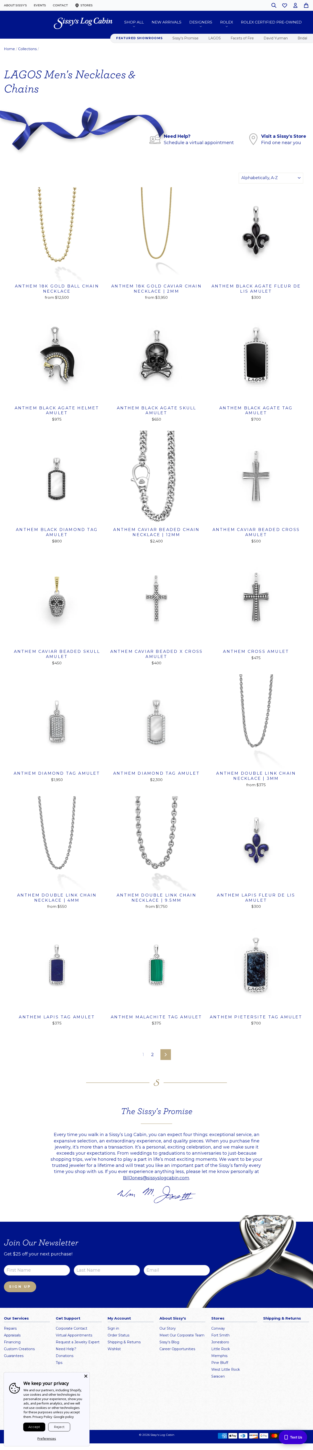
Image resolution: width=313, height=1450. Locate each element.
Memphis (219, 1356)
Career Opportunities (177, 1349)
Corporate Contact (71, 1328)
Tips (59, 1362)
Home (9, 49)
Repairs (10, 1328)
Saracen (218, 1376)
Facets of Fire (242, 38)
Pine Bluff (219, 1362)
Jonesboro (220, 1342)
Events (40, 5)
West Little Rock (225, 1369)
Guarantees (13, 1356)
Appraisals (12, 1335)
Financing (12, 1342)
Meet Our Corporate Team (181, 1335)
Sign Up (20, 1286)
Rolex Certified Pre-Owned (271, 22)
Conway (218, 1328)
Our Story (167, 1328)
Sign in (113, 1328)
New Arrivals (166, 22)
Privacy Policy (42, 1417)
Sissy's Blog (169, 1342)
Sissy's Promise (185, 38)
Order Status (118, 1335)
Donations (64, 1356)
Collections (27, 49)
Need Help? (66, 1349)
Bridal (302, 38)
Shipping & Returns (124, 1342)
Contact (60, 5)
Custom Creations (19, 1349)
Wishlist (114, 1349)
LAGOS (214, 38)
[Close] (85, 1376)
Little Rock (220, 1349)
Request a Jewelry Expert (78, 1342)
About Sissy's (15, 5)
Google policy (64, 1417)
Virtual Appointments (74, 1335)
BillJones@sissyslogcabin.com (156, 1178)
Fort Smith (220, 1335)
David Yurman (276, 38)
